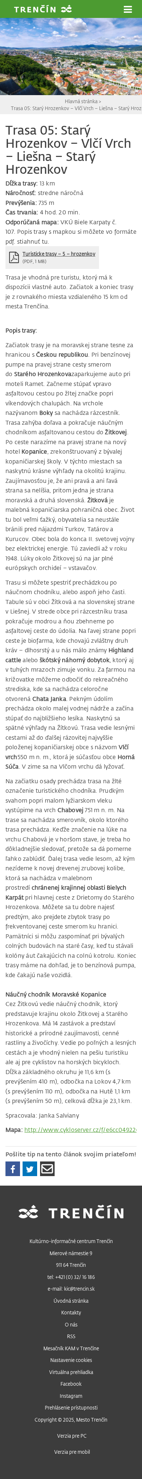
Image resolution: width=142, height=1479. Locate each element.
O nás (71, 1324)
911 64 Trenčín (71, 1265)
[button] (128, 9)
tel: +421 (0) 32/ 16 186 (71, 1277)
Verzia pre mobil (72, 1452)
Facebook (71, 1384)
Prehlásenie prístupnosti (71, 1407)
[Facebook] (12, 1168)
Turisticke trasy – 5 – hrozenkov (59, 254)
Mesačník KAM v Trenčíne (71, 1348)
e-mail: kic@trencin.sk (71, 1288)
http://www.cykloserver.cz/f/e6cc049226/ (83, 1129)
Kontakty (71, 1312)
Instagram (71, 1396)
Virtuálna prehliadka (71, 1372)
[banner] (43, 9)
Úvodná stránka (71, 1301)
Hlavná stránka (82, 101)
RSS (71, 1336)
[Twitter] (30, 1168)
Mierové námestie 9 (71, 1253)
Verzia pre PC (72, 1436)
